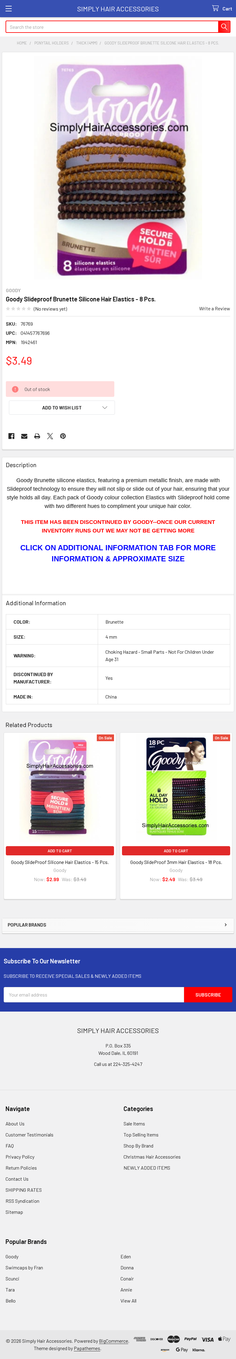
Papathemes (87, 1348)
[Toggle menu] (8, 8)
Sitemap (14, 1212)
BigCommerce (113, 1341)
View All (128, 1300)
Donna (127, 1267)
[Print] (37, 436)
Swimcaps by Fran (24, 1267)
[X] (50, 436)
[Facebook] (11, 436)
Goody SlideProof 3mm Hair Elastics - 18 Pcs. (176, 862)
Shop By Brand (138, 1145)
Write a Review (214, 308)
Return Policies (21, 1168)
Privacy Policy (20, 1157)
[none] (118, 168)
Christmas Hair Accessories (152, 1157)
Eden (125, 1256)
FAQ (10, 1145)
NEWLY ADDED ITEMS (147, 1168)
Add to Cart (60, 850)
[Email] (24, 436)
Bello (11, 1300)
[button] (62, 408)
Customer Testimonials (29, 1134)
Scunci (12, 1278)
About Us (15, 1123)
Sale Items (134, 1123)
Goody (12, 1256)
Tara (10, 1289)
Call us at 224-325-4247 (118, 1064)
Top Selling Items (141, 1134)
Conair (127, 1278)
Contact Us (17, 1179)
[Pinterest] (63, 436)
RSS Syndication (22, 1201)
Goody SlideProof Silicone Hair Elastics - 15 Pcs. (60, 862)
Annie (126, 1289)
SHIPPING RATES (24, 1190)
